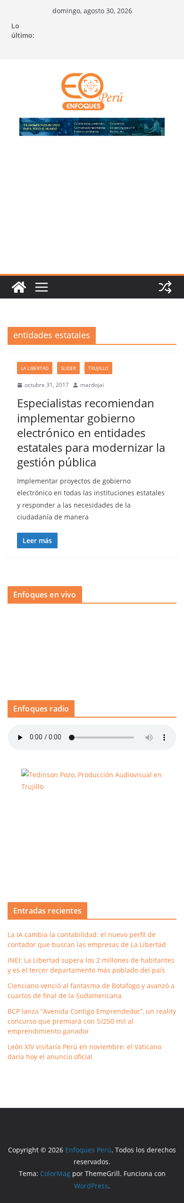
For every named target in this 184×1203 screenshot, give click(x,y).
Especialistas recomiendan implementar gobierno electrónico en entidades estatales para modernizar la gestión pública (91, 432)
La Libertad (35, 368)
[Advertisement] (92, 210)
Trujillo (98, 368)
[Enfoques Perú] (19, 287)
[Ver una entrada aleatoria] (165, 287)
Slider (68, 368)
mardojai (92, 385)
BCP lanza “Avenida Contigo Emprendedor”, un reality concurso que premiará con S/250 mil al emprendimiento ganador (92, 1021)
